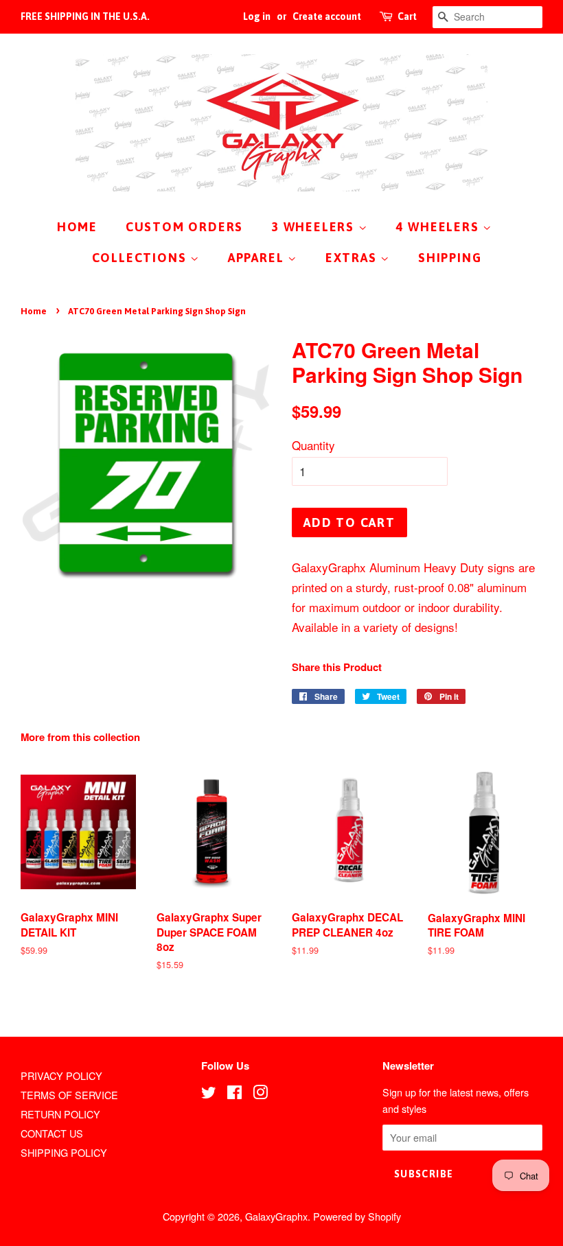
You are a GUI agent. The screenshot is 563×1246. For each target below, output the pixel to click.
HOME (77, 227)
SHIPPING (449, 257)
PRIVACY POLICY (61, 1075)
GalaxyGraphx (276, 1216)
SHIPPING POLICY (64, 1152)
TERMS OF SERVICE (69, 1095)
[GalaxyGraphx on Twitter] (208, 1094)
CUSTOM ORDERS (184, 227)
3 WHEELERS (314, 227)
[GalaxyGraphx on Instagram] (260, 1094)
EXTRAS (353, 257)
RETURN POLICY (60, 1114)
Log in (257, 16)
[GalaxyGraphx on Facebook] (234, 1094)
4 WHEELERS (439, 227)
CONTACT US (52, 1133)
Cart (407, 16)
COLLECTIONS (141, 257)
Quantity (313, 445)
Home (34, 311)
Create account (326, 16)
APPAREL (258, 257)
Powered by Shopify (357, 1216)
